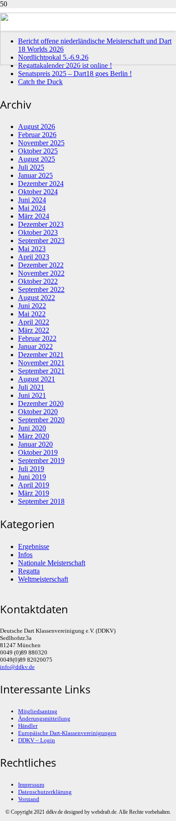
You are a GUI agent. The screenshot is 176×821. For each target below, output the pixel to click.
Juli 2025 (31, 167)
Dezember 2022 (41, 265)
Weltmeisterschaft (43, 579)
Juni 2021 (32, 395)
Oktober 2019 (38, 452)
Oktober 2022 (38, 281)
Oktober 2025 (38, 151)
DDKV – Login (36, 740)
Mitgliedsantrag (37, 711)
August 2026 (36, 126)
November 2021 (41, 363)
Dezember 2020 (41, 403)
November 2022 (41, 273)
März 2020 (33, 436)
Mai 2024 (32, 208)
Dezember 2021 (41, 354)
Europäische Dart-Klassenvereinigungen (67, 733)
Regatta (29, 571)
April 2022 (33, 322)
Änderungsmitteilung (44, 718)
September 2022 (41, 289)
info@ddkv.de (17, 666)
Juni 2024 (32, 200)
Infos (25, 554)
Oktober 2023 (38, 232)
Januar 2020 (35, 444)
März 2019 (33, 493)
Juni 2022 (32, 306)
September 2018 (41, 501)
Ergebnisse (33, 546)
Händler (27, 725)
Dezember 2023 (41, 224)
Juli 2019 (31, 469)
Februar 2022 (37, 338)
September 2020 (41, 420)
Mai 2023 (32, 249)
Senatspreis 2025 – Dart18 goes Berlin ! (75, 73)
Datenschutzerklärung (45, 791)
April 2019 (33, 485)
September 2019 (41, 460)
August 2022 (36, 297)
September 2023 (41, 240)
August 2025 (36, 159)
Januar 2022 (35, 346)
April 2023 (33, 257)
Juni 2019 (32, 477)
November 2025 (41, 143)
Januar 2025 (35, 175)
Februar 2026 (37, 134)
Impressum (31, 784)
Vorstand (28, 799)
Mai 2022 (32, 314)
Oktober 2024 (38, 192)
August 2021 (36, 379)
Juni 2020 (32, 428)
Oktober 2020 (38, 411)
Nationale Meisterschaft (51, 563)
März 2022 (33, 330)
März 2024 (33, 216)
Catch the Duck (40, 82)
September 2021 (41, 371)
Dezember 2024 (41, 183)
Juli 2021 (31, 387)
